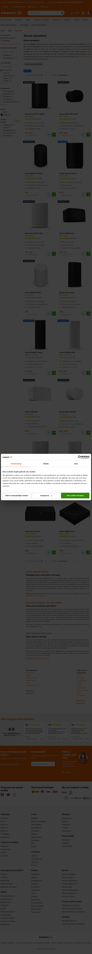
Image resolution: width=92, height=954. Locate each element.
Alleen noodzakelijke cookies (16, 495)
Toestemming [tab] (16, 464)
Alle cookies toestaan (75, 495)
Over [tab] (76, 464)
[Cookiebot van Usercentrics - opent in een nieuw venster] (79, 457)
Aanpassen (44, 495)
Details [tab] (46, 464)
